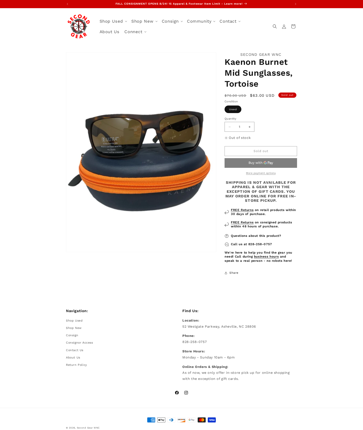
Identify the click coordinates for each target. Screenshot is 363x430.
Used (235, 110)
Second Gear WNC (88, 427)
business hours (266, 257)
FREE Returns (242, 210)
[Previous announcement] (67, 4)
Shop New (74, 327)
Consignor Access (79, 342)
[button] (113, 21)
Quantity (230, 118)
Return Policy (76, 364)
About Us (73, 357)
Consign (72, 335)
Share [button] (233, 272)
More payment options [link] (261, 173)
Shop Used (74, 320)
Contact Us (74, 350)
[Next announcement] (295, 4)
